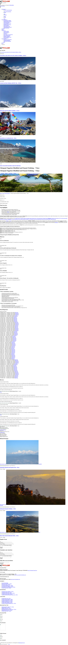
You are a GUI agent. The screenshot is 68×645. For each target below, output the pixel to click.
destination (56, 222)
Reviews (14, 173)
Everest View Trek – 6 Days (6, 584)
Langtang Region (6, 23)
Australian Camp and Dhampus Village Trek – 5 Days (10, 594)
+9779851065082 (11, 5)
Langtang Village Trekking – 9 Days (7, 599)
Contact (3, 42)
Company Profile (6, 31)
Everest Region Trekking (7, 20)
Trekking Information (7, 40)
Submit (1, 558)
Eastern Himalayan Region (8, 27)
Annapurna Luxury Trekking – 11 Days (7, 591)
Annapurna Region (6, 22)
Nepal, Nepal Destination (6, 193)
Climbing (3, 28)
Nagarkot (7, 220)
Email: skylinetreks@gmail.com (32, 570)
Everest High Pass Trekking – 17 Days (7, 586)
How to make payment (7, 35)
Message (1, 557)
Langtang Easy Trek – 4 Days (6, 598)
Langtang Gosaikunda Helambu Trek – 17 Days (9, 603)
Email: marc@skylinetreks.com (15, 579)
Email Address (2, 543)
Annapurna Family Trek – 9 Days (7, 592)
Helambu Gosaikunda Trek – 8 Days (7, 601)
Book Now (16, 312)
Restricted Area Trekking (7, 24)
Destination (3, 9)
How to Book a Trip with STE (8, 34)
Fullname (1, 542)
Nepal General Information (8, 39)
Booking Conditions (7, 36)
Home (1, 193)
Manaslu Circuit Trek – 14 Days (6, 608)
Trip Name (1, 555)
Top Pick (3, 44)
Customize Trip (2, 432)
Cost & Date (10, 173)
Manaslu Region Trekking (7, 21)
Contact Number (2, 544)
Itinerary (6, 173)
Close (1, 414)
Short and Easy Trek (7, 26)
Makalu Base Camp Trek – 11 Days (7, 610)
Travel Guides (4, 38)
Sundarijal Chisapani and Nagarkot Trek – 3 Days (9, 467)
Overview (2, 173)
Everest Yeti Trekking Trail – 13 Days (7, 585)
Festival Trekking (6, 25)
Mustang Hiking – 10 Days (6, 607)
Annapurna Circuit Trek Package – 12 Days (8, 593)
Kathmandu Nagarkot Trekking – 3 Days (8, 508)
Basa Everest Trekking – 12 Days (7, 583)
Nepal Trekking (4, 19)
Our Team (5, 33)
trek (10, 220)
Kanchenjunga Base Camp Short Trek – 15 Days (9, 609)
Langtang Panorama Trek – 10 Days (7, 600)
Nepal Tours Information (7, 41)
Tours (3, 29)
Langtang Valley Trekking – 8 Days (7, 602)
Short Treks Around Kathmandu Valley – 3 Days (9, 535)
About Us (3, 30)
